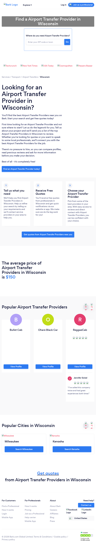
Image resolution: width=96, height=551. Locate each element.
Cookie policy (60, 536)
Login (4, 513)
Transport (16, 77)
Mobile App (7, 517)
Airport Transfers (30, 77)
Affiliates (54, 513)
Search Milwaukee (24, 449)
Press (52, 521)
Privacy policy (8, 539)
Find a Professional (10, 506)
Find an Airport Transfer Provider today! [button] (21, 169)
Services (6, 77)
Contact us (86, 505)
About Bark (55, 506)
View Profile (16, 366)
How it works (8, 510)
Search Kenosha (72, 449)
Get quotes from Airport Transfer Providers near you (48, 234)
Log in (63, 4)
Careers (53, 510)
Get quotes (48, 473)
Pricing (28, 510)
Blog (52, 517)
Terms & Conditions (43, 536)
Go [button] (67, 41)
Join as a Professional (34, 513)
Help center (30, 517)
